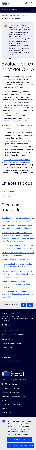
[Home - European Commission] (15, 373)
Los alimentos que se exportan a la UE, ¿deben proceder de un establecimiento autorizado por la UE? (17, 274)
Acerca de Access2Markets (12, 343)
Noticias (6, 196)
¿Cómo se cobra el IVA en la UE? (15, 260)
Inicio (3, 15)
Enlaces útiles (8, 192)
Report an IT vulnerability (11, 392)
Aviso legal (5, 408)
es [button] (26, 3)
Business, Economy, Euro (11, 361)
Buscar (31, 3)
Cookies (4, 400)
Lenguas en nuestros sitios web (13, 396)
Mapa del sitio (7, 347)
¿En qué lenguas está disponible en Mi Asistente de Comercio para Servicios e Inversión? (17, 294)
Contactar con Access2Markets (13, 334)
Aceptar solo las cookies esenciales (21, 445)
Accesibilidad (6, 412)
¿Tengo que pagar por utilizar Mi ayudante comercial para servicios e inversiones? (16, 284)
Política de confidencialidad (11, 404)
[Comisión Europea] (6, 3)
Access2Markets (8, 313)
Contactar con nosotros (11, 388)
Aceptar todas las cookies (19, 440)
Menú (32, 11)
